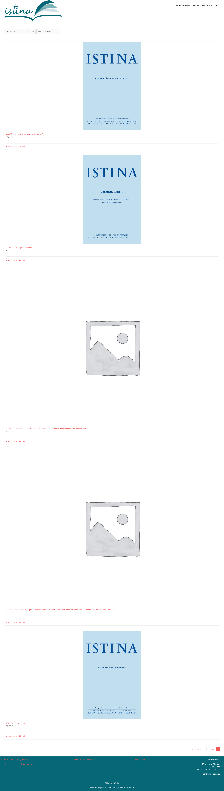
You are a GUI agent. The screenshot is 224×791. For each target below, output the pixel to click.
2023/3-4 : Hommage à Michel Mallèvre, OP (24, 134)
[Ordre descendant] (33, 31)
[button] (216, 5)
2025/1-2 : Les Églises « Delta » (19, 248)
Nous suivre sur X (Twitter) (15, 759)
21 (213, 749)
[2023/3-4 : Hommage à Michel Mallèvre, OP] (112, 86)
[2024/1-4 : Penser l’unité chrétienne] (112, 675)
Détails (22, 147)
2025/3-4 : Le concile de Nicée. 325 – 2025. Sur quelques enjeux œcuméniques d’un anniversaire (46, 428)
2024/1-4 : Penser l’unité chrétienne (20, 723)
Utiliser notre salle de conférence (18, 764)
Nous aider (140, 759)
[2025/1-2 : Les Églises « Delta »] (112, 199)
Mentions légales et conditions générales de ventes (112, 787)
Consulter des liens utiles (84, 759)
